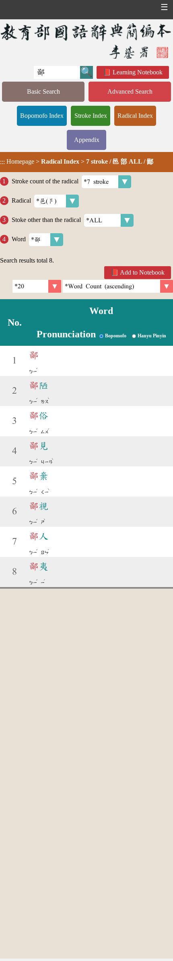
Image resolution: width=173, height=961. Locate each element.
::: (2, 161)
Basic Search (43, 91)
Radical (21, 200)
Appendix (86, 139)
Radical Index (135, 115)
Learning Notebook (138, 72)
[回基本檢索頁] (86, 40)
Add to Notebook (142, 272)
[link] (118, 286)
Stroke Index (90, 115)
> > (76, 161)
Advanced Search (129, 91)
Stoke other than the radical (46, 219)
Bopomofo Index (42, 115)
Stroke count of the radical (45, 181)
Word (19, 239)
